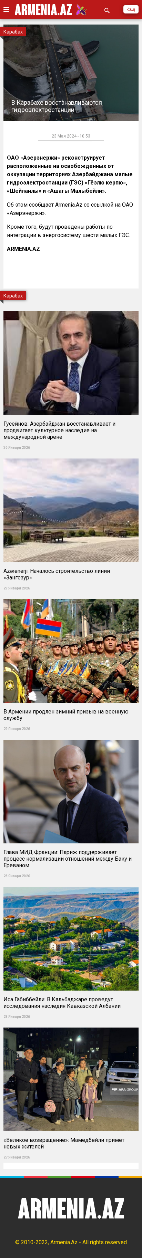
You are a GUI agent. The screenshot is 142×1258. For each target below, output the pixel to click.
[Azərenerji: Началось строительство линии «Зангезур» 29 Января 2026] (71, 456)
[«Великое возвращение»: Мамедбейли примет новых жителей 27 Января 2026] (71, 1025)
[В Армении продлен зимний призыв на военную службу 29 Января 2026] (71, 597)
